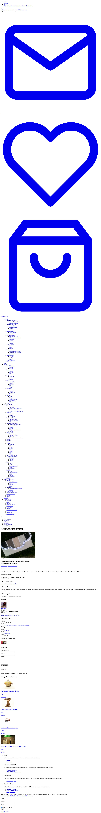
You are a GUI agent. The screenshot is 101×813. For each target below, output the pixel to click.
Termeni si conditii (5, 795)
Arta (5, 363)
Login (5, 1)
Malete (11, 451)
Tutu (10, 467)
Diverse (11, 373)
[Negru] (4, 627)
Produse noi (9, 512)
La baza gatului (13, 399)
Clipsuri (11, 383)
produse (5, 522)
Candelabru (12, 381)
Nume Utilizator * (5, 650)
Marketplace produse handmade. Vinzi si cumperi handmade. (18, 5)
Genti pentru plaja (13, 336)
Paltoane (11, 459)
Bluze (10, 446)
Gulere (11, 348)
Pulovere (11, 444)
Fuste (8, 462)
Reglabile (11, 376)
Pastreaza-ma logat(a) (7, 807)
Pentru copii (9, 507)
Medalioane (12, 392)
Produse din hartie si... (12, 418)
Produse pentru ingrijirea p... (16, 408)
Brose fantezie (12, 332)
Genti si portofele (11, 335)
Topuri (8, 443)
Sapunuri (11, 407)
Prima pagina (7, 519)
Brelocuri (9, 349)
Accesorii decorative (14, 321)
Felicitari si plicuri (13, 420)
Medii (10, 396)
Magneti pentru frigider (14, 430)
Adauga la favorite (12, 566)
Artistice (11, 389)
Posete (10, 340)
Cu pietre (11, 372)
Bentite (11, 328)
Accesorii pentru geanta (14, 351)
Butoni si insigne (10, 331)
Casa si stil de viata (8, 404)
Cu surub (11, 384)
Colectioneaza (4, 566)
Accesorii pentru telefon (15, 352)
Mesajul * (3, 656)
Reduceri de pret (10, 514)
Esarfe (10, 345)
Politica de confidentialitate (16, 795)
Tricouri (11, 447)
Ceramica (9, 440)
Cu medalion (12, 400)
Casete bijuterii (12, 426)
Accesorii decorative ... (12, 320)
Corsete (11, 452)
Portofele (11, 339)
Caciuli (11, 357)
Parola (2, 804)
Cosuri (11, 427)
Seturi (8, 403)
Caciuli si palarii (10, 355)
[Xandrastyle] (5, 643)
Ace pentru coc (13, 325)
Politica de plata (13, 584)
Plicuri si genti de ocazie (15, 337)
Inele (8, 375)
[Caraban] (2, 643)
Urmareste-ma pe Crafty (14, 615)
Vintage (8, 508)
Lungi (10, 397)
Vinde (5, 4)
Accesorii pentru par (11, 324)
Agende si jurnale (13, 419)
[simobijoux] (4, 607)
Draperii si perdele (13, 435)
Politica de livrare (5, 584)
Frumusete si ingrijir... (12, 406)
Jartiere (11, 490)
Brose (8, 369)
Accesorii (6, 319)
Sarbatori (9, 412)
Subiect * (3, 653)
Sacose (11, 343)
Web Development (28, 795)
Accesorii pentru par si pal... (16, 488)
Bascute (11, 356)
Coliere (8, 395)
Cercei (8, 380)
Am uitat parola (4, 811)
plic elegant (6, 630)
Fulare (10, 347)
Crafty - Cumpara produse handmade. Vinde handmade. (14, 10)
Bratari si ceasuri (10, 365)
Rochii (8, 470)
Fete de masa (12, 434)
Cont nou (6, 3)
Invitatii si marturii (11, 494)
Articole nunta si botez (9, 479)
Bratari (11, 367)
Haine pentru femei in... (12, 455)
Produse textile (10, 432)
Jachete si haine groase (12, 456)
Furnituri (6, 498)
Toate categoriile (7, 499)
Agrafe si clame (13, 327)
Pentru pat (11, 436)
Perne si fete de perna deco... (16, 438)
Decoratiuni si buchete (12, 492)
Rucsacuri (11, 341)
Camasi (11, 448)
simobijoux (6, 520)
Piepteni (11, 329)
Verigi (10, 387)
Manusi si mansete (11, 360)
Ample (11, 463)
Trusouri (8, 496)
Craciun (11, 414)
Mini (10, 474)
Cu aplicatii (12, 468)
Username (3, 801)
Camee (11, 371)
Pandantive (9, 388)
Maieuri (11, 450)
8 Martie (11, 415)
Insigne (11, 333)
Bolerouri (11, 458)
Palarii (10, 359)
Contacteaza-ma (4, 615)
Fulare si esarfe (10, 344)
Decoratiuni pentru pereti (15, 424)
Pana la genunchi (13, 466)
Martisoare (9, 361)
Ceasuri (11, 368)
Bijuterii (5, 364)
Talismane (11, 393)
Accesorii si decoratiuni (12, 423)
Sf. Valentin (12, 416)
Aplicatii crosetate (13, 323)
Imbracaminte (7, 442)
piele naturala (7, 633)
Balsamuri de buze (13, 410)
